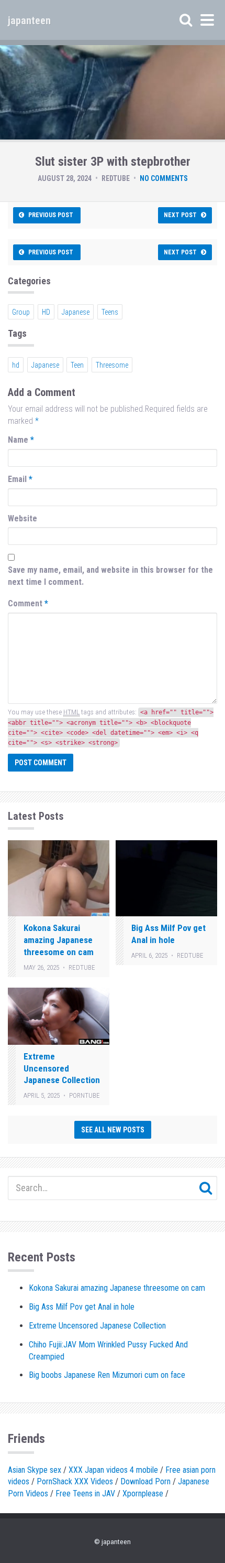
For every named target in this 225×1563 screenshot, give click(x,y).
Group (21, 312)
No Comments (164, 178)
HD (46, 312)
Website (22, 518)
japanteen (29, 20)
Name (21, 440)
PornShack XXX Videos (75, 1481)
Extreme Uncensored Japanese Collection (62, 1068)
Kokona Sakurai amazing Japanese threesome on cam (59, 940)
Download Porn (145, 1481)
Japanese (75, 312)
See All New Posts (112, 1130)
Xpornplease (142, 1493)
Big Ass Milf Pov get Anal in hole (81, 1307)
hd (15, 365)
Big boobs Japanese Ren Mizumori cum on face (107, 1375)
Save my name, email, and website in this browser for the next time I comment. (110, 576)
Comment (28, 603)
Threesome (112, 365)
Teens (110, 312)
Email (20, 479)
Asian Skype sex (34, 1470)
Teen (77, 365)
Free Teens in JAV (85, 1493)
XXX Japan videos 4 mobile (113, 1470)
